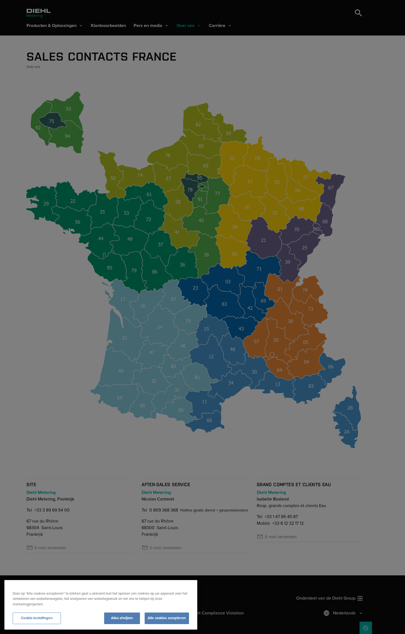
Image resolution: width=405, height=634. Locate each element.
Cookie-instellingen (36, 618)
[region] (100, 605)
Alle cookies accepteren (167, 618)
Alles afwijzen (122, 618)
